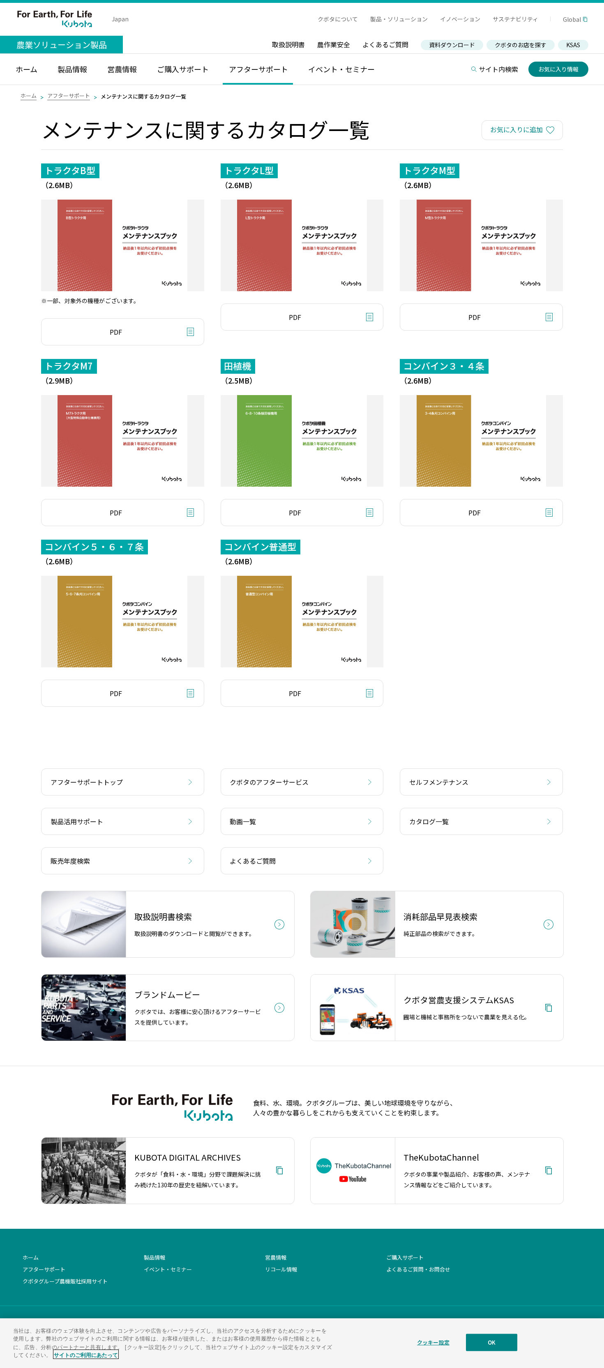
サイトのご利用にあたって (86, 1354)
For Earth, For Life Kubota (55, 19)
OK (492, 1342)
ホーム (29, 95)
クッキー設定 (433, 1342)
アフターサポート (68, 95)
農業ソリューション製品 (61, 45)
